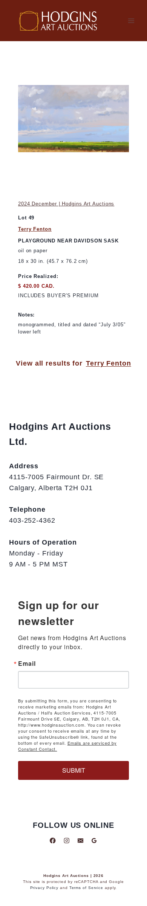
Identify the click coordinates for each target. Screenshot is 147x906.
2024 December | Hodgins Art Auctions (66, 204)
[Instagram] (66, 840)
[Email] (80, 840)
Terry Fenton (35, 229)
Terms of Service (86, 888)
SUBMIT (73, 770)
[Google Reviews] (94, 840)
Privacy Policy (44, 888)
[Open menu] (131, 20)
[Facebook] (53, 840)
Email (27, 664)
